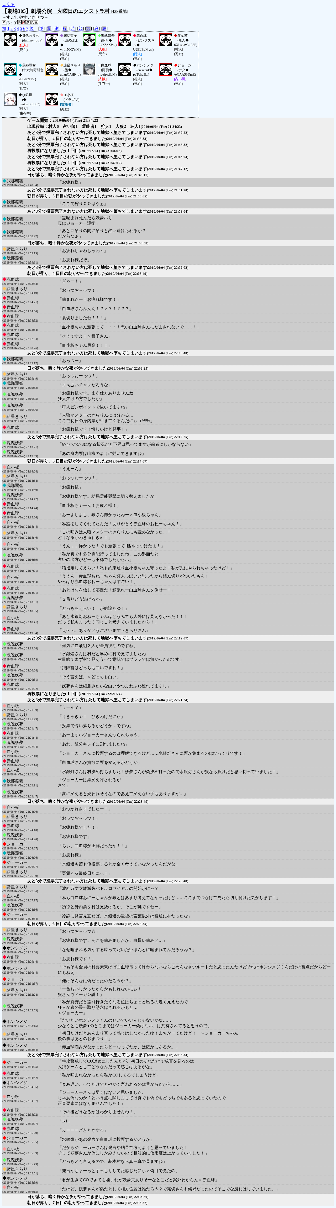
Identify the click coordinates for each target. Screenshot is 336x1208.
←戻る (8, 4)
